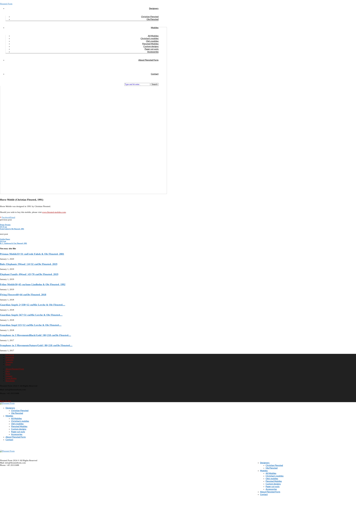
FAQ (8, 371)
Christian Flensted (150, 16)
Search (154, 84)
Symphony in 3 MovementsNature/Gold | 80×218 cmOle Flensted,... (36, 345)
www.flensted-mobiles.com (54, 212)
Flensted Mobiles (150, 43)
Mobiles (155, 27)
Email (6, 489)
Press (8, 373)
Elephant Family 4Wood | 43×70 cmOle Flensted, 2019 (29, 274)
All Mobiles (153, 36)
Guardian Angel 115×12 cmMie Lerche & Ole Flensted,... (30, 325)
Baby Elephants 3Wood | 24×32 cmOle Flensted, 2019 (28, 264)
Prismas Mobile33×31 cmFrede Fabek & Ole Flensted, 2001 (32, 254)
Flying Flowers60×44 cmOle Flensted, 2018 (23, 294)
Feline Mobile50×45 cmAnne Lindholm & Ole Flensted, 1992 (32, 284)
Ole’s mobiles (152, 41)
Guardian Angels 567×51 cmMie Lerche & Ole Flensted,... (31, 314)
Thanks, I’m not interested (41, 505)
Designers (154, 8)
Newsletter (10, 381)
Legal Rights (11, 378)
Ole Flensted (153, 19)
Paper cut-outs (152, 49)
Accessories (153, 51)
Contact (155, 74)
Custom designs (151, 46)
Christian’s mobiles (150, 38)
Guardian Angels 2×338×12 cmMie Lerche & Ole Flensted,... (32, 304)
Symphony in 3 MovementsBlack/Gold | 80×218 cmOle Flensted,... (35, 335)
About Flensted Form (148, 60)
